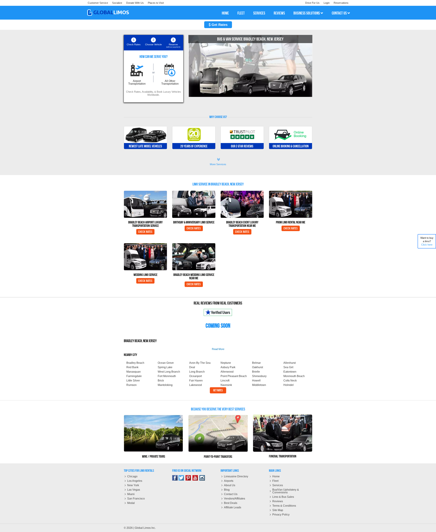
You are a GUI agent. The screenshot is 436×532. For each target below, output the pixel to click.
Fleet (275, 480)
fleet (241, 13)
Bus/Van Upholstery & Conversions (285, 491)
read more (218, 349)
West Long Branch (169, 371)
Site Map (277, 510)
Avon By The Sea (200, 362)
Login (327, 2)
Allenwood (227, 371)
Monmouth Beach (294, 376)
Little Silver (133, 380)
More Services (218, 162)
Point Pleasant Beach (234, 376)
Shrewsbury (259, 376)
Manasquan (133, 371)
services (259, 13)
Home (276, 476)
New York (133, 485)
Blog (227, 489)
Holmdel (288, 385)
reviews (279, 13)
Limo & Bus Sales (283, 496)
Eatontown (289, 371)
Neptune (226, 362)
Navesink (226, 385)
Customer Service (98, 2)
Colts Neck (290, 380)
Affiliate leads (232, 507)
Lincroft (225, 380)
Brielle (256, 371)
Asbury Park (228, 367)
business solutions (307, 13)
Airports (228, 480)
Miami (131, 494)
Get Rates (219, 25)
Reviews (277, 501)
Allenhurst (289, 362)
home (225, 13)
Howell (256, 380)
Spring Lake (165, 367)
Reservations (341, 2)
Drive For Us (312, 2)
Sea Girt (288, 367)
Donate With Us (135, 2)
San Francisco (136, 498)
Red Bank (132, 367)
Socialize (117, 2)
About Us (229, 485)
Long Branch (197, 371)
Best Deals (230, 503)
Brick (161, 380)
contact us (339, 13)
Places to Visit (156, 2)
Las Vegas (133, 489)
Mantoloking (165, 385)
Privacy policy (281, 514)
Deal (192, 367)
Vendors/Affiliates (234, 498)
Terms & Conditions (284, 505)
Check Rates (145, 231)
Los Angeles (134, 480)
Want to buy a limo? (426, 241)
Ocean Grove (166, 362)
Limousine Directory (236, 476)
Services (277, 485)
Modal (131, 503)
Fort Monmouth (167, 376)
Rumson (131, 385)
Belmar (256, 362)
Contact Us (230, 494)
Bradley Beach (135, 362)
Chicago (132, 476)
